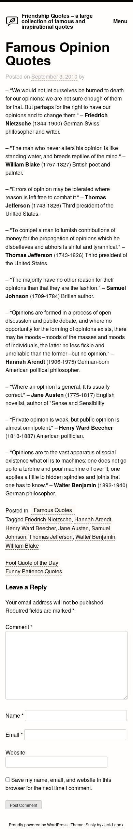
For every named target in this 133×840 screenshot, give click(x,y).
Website (15, 752)
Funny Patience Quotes (33, 571)
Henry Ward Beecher (30, 528)
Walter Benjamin (95, 537)
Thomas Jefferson (51, 537)
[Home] (11, 25)
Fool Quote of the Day (31, 562)
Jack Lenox (112, 824)
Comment (18, 627)
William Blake (22, 545)
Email (14, 734)
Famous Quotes (53, 510)
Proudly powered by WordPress (39, 824)
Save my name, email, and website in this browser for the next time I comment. (58, 784)
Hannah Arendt (92, 519)
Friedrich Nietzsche (48, 519)
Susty (91, 824)
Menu (120, 21)
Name (14, 715)
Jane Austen (73, 528)
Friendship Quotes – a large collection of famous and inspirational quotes (57, 21)
